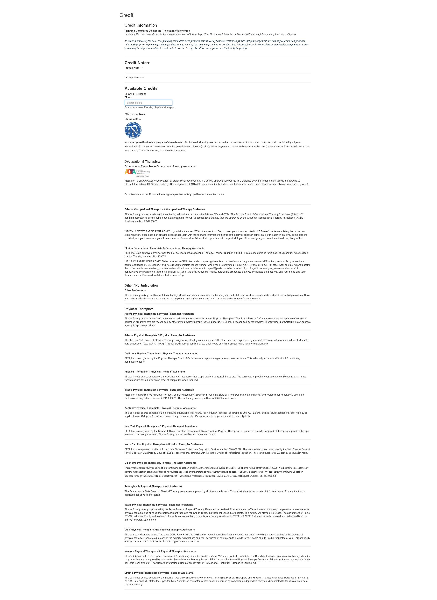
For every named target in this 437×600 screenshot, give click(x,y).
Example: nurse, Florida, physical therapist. (150, 107)
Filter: (129, 97)
